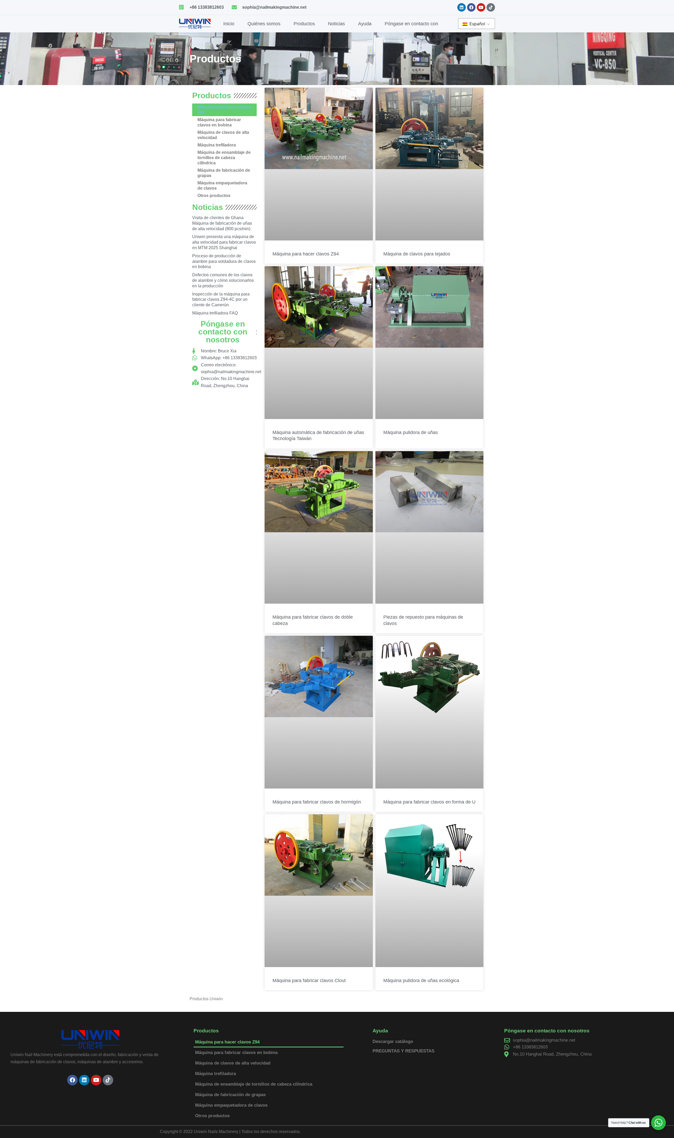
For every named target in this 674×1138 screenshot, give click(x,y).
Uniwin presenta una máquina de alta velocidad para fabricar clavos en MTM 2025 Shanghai (224, 242)
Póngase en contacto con (411, 23)
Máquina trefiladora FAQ (215, 313)
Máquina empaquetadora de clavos (222, 185)
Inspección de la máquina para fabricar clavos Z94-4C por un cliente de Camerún (221, 299)
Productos (304, 23)
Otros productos (213, 195)
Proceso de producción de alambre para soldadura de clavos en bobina (224, 261)
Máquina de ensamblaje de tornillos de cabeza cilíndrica (224, 157)
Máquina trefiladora (216, 145)
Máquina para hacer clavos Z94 (224, 110)
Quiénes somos (263, 23)
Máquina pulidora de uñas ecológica (421, 980)
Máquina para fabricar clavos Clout (309, 980)
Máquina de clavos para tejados (416, 254)
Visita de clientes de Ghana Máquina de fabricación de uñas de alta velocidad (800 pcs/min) (222, 223)
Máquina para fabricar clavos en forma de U (429, 802)
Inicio (228, 23)
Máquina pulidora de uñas (410, 432)
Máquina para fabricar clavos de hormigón (316, 802)
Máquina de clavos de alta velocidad (223, 135)
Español (476, 23)
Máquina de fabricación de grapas (223, 173)
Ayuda (364, 23)
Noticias (336, 23)
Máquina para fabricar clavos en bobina (219, 122)
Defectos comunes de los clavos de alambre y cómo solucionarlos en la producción (223, 280)
